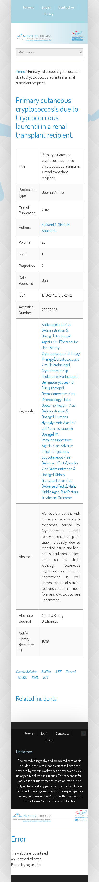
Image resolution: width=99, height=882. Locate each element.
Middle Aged (50, 491)
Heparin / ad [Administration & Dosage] (59, 411)
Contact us (66, 7)
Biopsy (55, 347)
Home (20, 71)
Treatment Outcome (57, 497)
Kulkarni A (49, 224)
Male (71, 486)
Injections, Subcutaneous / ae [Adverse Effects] (56, 457)
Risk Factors (69, 491)
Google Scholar (26, 671)
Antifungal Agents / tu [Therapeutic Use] (60, 342)
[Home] (49, 822)
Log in (46, 7)
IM (56, 434)
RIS (45, 677)
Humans (61, 416)
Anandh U (49, 230)
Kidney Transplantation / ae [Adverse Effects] (57, 480)
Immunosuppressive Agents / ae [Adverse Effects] (57, 446)
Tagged (71, 671)
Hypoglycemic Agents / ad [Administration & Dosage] (59, 428)
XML (35, 677)
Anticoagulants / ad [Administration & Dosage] (56, 330)
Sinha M (64, 224)
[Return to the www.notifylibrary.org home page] (49, 41)
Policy (49, 14)
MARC (22, 677)
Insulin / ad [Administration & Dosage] (60, 469)
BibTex (46, 671)
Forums (28, 7)
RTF (58, 671)
